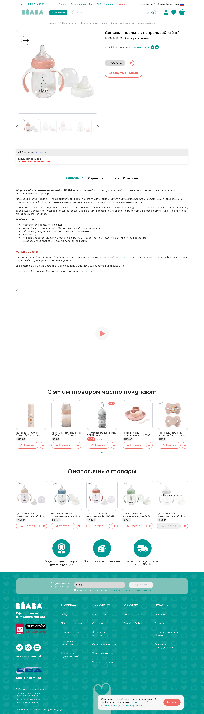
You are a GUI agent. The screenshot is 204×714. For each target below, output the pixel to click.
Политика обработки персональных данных (28, 694)
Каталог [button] (60, 12)
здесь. (89, 271)
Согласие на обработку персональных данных (28, 700)
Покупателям (78, 4)
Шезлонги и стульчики (68, 643)
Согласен (172, 702)
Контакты (110, 4)
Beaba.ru (124, 257)
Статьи (97, 623)
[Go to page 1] (101, 452)
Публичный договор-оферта (31, 689)
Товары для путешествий (70, 655)
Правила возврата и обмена (167, 634)
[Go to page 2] (102, 452)
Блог (91, 4)
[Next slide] (96, 71)
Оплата (160, 614)
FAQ (99, 4)
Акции (122, 4)
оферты (116, 590)
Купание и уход (70, 632)
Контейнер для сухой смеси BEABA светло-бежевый (66, 434)
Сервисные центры (104, 644)
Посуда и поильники (74, 623)
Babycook (67, 614)
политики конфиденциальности (137, 590)
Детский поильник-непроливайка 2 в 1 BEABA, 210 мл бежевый (30, 514)
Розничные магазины (99, 634)
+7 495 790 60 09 (35, 4)
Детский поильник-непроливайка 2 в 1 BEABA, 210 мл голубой (65, 514)
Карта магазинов (26, 656)
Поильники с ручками (93, 23)
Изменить (40, 152)
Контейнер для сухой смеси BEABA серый (101, 434)
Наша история (133, 614)
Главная (53, 23)
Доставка (161, 623)
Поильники (69, 23)
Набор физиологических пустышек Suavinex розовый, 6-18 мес (173, 434)
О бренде (63, 4)
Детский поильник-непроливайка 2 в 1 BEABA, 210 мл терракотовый (100, 514)
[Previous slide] (19, 71)
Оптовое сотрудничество (165, 646)
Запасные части (102, 653)
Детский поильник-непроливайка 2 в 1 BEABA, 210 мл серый (171, 514)
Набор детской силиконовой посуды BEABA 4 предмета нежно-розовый (137, 434)
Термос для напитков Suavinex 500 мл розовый (28, 434)
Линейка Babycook (135, 623)
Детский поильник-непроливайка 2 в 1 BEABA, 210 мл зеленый (135, 514)
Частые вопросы (102, 662)
